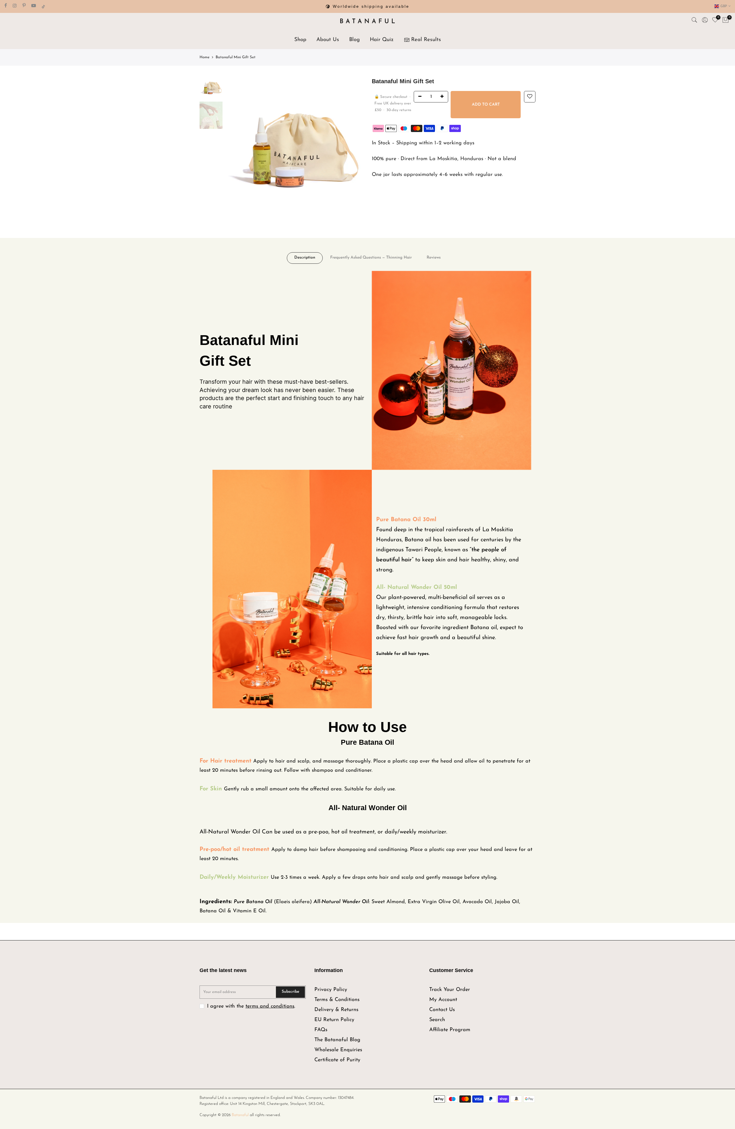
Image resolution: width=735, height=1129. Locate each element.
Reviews (434, 257)
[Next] (353, 146)
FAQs (320, 1030)
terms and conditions (269, 1006)
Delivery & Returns (336, 1009)
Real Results (426, 39)
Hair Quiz (382, 39)
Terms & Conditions (336, 999)
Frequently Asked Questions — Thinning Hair (371, 257)
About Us (327, 39)
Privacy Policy (330, 989)
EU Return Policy (334, 1020)
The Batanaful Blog (337, 1040)
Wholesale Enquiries (338, 1050)
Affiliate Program (449, 1030)
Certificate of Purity (337, 1060)
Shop (300, 39)
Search (437, 1020)
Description (304, 257)
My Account (443, 999)
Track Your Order (449, 989)
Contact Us (442, 1009)
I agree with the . (251, 1006)
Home (205, 57)
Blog (354, 39)
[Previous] (235, 146)
